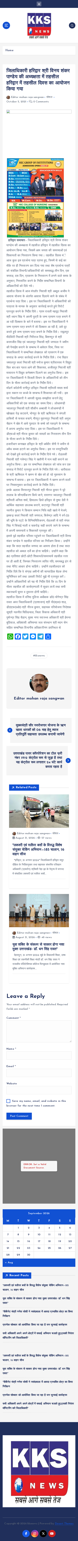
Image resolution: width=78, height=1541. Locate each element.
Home (9, 50)
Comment (13, 1018)
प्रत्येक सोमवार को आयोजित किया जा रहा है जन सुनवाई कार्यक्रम (35, 1324)
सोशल (49, 97)
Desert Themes (64, 1523)
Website (11, 1083)
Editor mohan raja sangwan (27, 97)
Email (11, 1066)
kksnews (40, 655)
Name (11, 1049)
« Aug (9, 1262)
